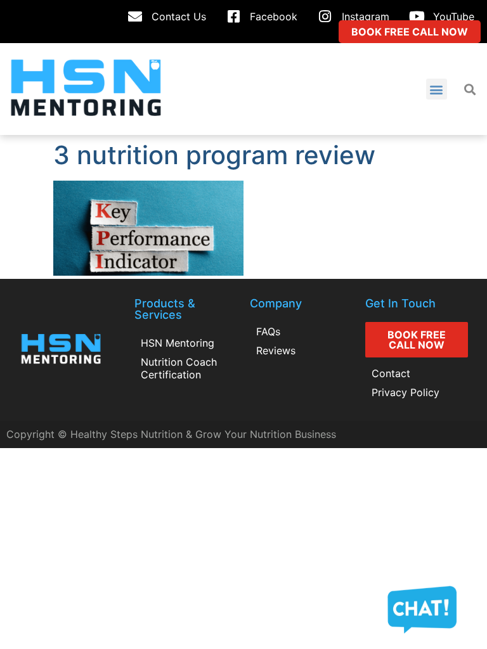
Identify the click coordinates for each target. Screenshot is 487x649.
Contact (391, 373)
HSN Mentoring (177, 343)
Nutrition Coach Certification (179, 368)
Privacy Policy (405, 392)
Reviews (275, 350)
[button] (436, 89)
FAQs (268, 331)
